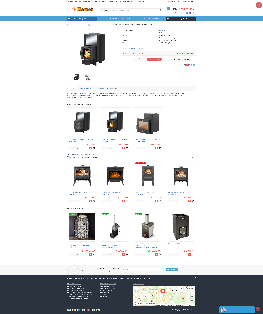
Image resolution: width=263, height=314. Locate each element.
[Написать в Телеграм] (186, 13)
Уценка (104, 19)
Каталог (78, 19)
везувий (91, 154)
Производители (155, 19)
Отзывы (105, 296)
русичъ (85, 154)
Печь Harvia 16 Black (176, 244)
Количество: (127, 59)
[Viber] (189, 65)
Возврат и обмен (74, 1)
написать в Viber (75, 286)
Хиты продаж (125, 19)
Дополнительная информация (107, 88)
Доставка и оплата (90, 1)
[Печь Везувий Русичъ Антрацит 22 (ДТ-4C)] (93, 49)
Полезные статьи (108, 288)
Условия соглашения (127, 1)
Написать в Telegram (77, 288)
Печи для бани (80, 25)
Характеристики (86, 88)
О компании (85, 278)
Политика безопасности (108, 1)
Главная (70, 25)
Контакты (141, 1)
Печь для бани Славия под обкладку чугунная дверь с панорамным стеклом (113, 245)
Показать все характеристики (133, 48)
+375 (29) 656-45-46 (77, 290)
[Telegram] (194, 65)
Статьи (143, 19)
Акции (135, 19)
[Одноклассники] (187, 65)
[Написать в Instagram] (193, 13)
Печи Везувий (107, 25)
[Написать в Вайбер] (190, 13)
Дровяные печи (94, 25)
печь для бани (76, 154)
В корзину (154, 59)
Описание (73, 88)
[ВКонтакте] (185, 65)
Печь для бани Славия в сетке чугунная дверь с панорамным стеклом (81, 245)
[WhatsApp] (191, 65)
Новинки (113, 19)
